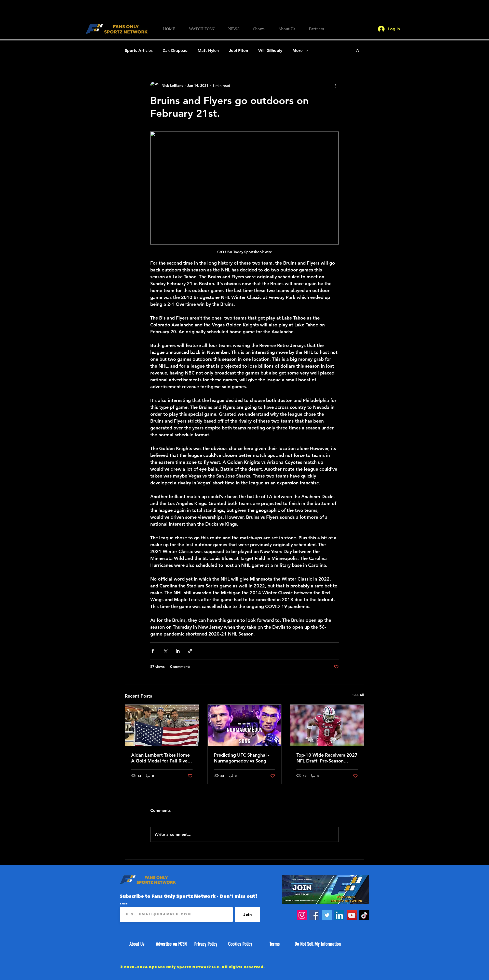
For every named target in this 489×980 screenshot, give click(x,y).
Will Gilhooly (270, 50)
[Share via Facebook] (152, 650)
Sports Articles (139, 50)
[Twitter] (327, 915)
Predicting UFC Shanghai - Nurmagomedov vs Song (241, 758)
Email (123, 903)
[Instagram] (302, 915)
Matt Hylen (208, 50)
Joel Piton (238, 50)
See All (358, 695)
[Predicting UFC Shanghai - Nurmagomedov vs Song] (244, 725)
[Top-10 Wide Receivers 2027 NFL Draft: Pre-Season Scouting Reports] (327, 725)
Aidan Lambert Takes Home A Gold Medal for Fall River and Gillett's (160, 758)
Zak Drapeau (175, 50)
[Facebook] (314, 915)
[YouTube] (352, 915)
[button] (204, 29)
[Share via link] (190, 650)
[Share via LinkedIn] (177, 650)
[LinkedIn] (339, 915)
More (297, 50)
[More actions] (336, 85)
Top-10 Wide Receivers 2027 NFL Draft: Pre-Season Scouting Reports (327, 758)
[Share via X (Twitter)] (165, 650)
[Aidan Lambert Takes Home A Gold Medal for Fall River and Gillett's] (162, 725)
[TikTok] (364, 915)
